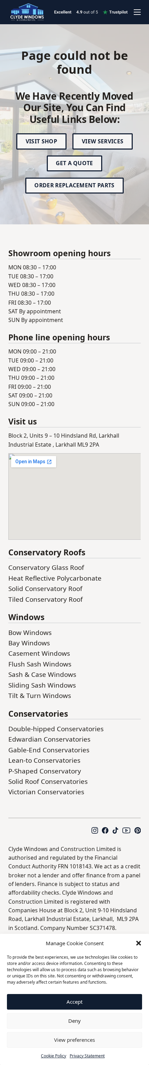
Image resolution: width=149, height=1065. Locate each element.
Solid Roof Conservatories (48, 781)
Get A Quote (74, 163)
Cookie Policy (53, 1056)
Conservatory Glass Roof (46, 567)
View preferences (74, 1039)
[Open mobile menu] (137, 12)
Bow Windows (30, 632)
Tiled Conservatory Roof (45, 599)
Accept (74, 1001)
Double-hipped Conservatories (56, 728)
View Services (102, 141)
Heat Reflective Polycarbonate (55, 578)
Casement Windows (39, 653)
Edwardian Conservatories (49, 739)
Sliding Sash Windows (42, 685)
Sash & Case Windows (42, 674)
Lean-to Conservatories (44, 760)
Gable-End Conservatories (48, 749)
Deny (74, 1020)
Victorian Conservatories (46, 791)
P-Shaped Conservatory (44, 771)
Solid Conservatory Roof (45, 588)
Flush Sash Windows (39, 664)
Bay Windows (29, 642)
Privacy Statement (87, 1056)
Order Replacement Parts (74, 185)
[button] (138, 943)
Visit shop (41, 141)
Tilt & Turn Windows (39, 695)
